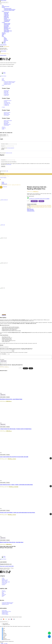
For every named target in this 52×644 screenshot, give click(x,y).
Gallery (3, 34)
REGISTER (3, 166)
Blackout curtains (7, 24)
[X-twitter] (4, 572)
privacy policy (9, 164)
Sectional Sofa (6, 94)
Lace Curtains (6, 25)
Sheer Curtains (6, 122)
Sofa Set (5, 18)
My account (6, 40)
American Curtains (7, 23)
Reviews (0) (4, 315)
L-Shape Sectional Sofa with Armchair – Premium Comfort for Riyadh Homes (15, 429)
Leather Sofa (6, 95)
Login (7, 171)
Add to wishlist (33, 204)
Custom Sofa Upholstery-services (9, 9)
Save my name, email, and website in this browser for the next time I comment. (14, 352)
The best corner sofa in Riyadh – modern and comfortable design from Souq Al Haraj (17, 512)
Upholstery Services (7, 84)
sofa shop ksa (41, 207)
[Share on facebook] (31, 208)
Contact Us (4, 33)
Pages (3, 36)
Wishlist (5, 38)
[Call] (49, 636)
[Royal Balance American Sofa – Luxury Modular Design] (20, 392)
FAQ (4, 37)
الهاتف (2, 643)
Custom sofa (44, 206)
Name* (13, 350)
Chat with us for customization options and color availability (39, 198)
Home (3, 78)
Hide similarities (5, 623)
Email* (13, 351)
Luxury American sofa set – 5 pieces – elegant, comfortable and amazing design (16, 484)
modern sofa (31, 207)
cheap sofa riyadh (39, 206)
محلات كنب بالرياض (47, 207)
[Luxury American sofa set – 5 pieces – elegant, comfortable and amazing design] (20, 479)
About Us (3, 32)
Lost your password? (10, 148)
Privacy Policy (4, 610)
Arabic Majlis (6, 13)
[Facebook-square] (1, 59)
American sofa (6, 12)
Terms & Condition (5, 614)
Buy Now (41, 201)
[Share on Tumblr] (33, 208)
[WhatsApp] (49, 633)
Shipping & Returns (5, 612)
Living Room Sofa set (5, 6)
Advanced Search (5, 613)
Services (3, 7)
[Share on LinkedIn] (32, 208)
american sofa (33, 206)
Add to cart (34, 201)
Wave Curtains (6, 26)
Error (5, 41)
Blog (3, 35)
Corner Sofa (6, 14)
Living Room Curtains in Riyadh (9, 10)
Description (4, 314)
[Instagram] (6, 59)
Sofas (3, 11)
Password (3, 146)
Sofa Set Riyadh (36, 207)
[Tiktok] (9, 59)
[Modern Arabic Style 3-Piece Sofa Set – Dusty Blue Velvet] (20, 535)
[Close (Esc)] (51, 140)
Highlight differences (6, 624)
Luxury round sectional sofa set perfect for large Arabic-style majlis (14, 456)
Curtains (3, 22)
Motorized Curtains (7, 28)
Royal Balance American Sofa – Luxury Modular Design (11, 399)
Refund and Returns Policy (6, 611)
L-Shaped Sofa (6, 104)
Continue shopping (3, 55)
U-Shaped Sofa (6, 21)
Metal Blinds (6, 27)
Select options (51, 458)
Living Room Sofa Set (7, 8)
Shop (3, 5)
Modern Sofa (6, 92)
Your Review (2, 359)
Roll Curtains (6, 29)
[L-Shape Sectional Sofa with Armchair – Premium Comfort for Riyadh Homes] (20, 422)
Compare (29, 204)
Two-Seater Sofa (7, 20)
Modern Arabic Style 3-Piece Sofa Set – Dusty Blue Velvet (11, 542)
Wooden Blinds (6, 125)
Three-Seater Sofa (7, 19)
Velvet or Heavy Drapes (8, 120)
